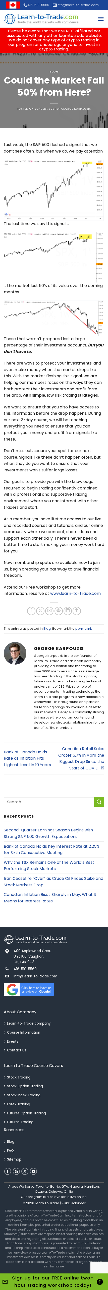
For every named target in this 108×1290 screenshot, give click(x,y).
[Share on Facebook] (31, 611)
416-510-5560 (38, 5)
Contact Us (16, 1050)
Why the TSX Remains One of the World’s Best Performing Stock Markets (49, 865)
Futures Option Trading (26, 1113)
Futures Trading (20, 1122)
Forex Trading (18, 1104)
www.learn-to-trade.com (75, 593)
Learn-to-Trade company (29, 1023)
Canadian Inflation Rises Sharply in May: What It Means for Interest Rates (50, 898)
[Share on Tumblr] (77, 611)
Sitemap (14, 1159)
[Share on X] (40, 611)
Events (12, 1041)
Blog (54, 71)
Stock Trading (18, 1077)
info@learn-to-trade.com (78, 5)
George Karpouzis (76, 109)
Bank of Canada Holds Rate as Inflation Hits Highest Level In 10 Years (27, 758)
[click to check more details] (41, 19)
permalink (83, 628)
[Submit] (99, 802)
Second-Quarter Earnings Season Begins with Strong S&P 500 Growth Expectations (48, 833)
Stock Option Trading (25, 1086)
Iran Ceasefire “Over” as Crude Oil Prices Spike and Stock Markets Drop (53, 882)
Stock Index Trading (23, 1095)
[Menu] (101, 19)
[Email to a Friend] (49, 611)
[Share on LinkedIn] (68, 611)
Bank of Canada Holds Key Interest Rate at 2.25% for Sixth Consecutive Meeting (51, 849)
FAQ (10, 1150)
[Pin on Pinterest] (59, 611)
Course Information (23, 1032)
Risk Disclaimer (74, 1203)
